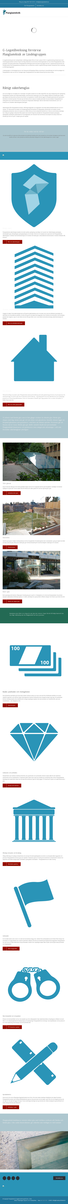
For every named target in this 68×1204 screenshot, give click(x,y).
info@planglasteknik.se (42, 2)
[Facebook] (4, 1178)
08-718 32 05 (44, 1200)
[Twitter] (13, 1178)
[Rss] (9, 1178)
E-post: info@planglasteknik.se (56, 1200)
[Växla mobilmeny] (64, 10)
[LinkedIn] (17, 1178)
